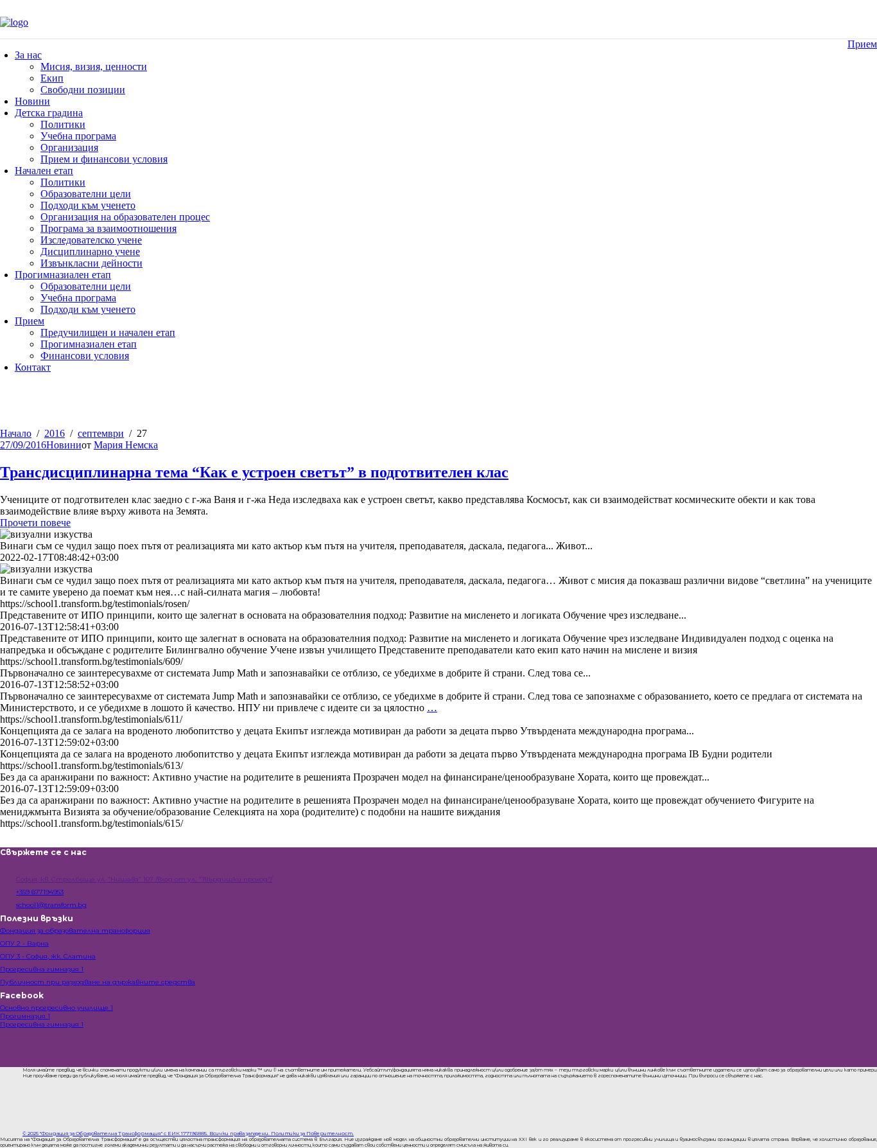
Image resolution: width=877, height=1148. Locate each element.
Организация (69, 147)
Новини (32, 101)
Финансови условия (84, 355)
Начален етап (44, 170)
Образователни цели (85, 193)
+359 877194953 (40, 892)
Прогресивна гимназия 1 (41, 969)
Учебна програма (78, 135)
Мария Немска (126, 444)
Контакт (33, 367)
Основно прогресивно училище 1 (56, 1007)
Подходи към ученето (87, 205)
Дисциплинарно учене (90, 251)
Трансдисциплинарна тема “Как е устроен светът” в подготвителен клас (254, 472)
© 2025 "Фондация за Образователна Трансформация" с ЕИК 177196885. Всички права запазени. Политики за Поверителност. (188, 1133)
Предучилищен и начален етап (107, 332)
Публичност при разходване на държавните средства (97, 982)
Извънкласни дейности (91, 263)
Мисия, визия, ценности (93, 66)
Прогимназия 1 (25, 1016)
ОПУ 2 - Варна (24, 943)
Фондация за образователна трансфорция (75, 930)
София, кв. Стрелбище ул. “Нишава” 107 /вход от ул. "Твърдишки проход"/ (144, 879)
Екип (52, 78)
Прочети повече (35, 522)
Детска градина (49, 112)
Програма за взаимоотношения (108, 228)
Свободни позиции (82, 89)
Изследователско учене (91, 239)
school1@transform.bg (51, 905)
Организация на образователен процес (125, 216)
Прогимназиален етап (63, 274)
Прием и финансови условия (104, 159)
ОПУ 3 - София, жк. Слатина (48, 956)
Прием (862, 44)
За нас (28, 54)
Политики (62, 124)
